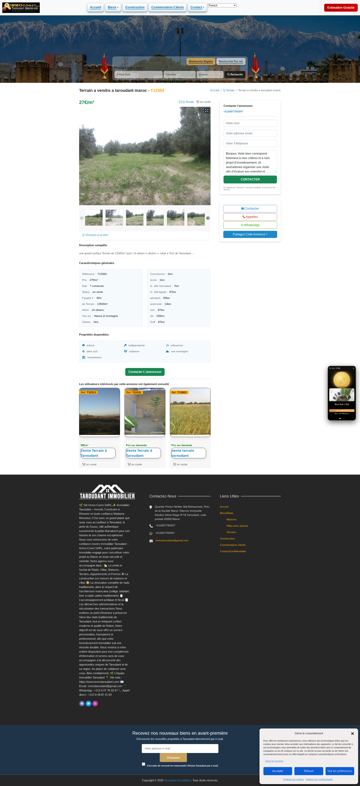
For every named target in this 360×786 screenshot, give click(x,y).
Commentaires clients (167, 7)
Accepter (277, 771)
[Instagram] (95, 703)
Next (208, 218)
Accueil (95, 7)
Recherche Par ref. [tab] (231, 61)
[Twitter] (88, 703)
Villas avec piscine (237, 525)
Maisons (231, 519)
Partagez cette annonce (249, 234)
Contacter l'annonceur (144, 371)
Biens (112, 7)
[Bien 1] (339, 418)
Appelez (252, 217)
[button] (352, 733)
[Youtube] (101, 703)
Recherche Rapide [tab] (201, 61)
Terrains (231, 532)
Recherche (236, 74)
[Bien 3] (342, 418)
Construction (135, 7)
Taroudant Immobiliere (177, 780)
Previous (82, 218)
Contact (196, 7)
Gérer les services (274, 761)
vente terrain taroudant (183, 453)
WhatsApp (252, 225)
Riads (229, 513)
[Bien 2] (340, 418)
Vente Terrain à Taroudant (94, 453)
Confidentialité (237, 551)
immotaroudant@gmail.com (172, 540)
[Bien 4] (344, 418)
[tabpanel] (180, 72)
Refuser (309, 771)
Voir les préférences (340, 771)
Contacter (251, 208)
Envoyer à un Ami (97, 234)
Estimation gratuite (341, 7)
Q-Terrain (228, 90)
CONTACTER (250, 179)
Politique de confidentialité (319, 779)
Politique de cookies (293, 779)
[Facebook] (82, 703)
